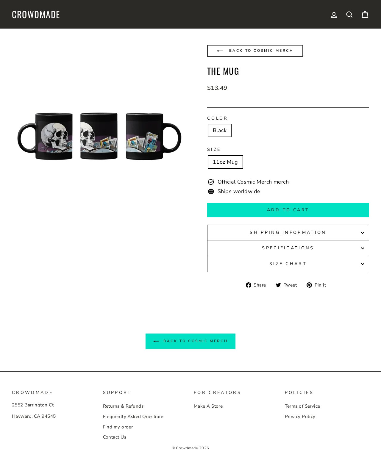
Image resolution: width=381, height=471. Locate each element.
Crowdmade (36, 14)
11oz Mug (225, 161)
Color (217, 118)
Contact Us (115, 437)
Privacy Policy (300, 417)
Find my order (118, 427)
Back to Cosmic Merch (260, 50)
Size (214, 149)
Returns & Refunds (123, 406)
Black (220, 130)
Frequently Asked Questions (134, 417)
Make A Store (208, 406)
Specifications (288, 248)
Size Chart (288, 264)
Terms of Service (302, 406)
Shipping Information (288, 232)
